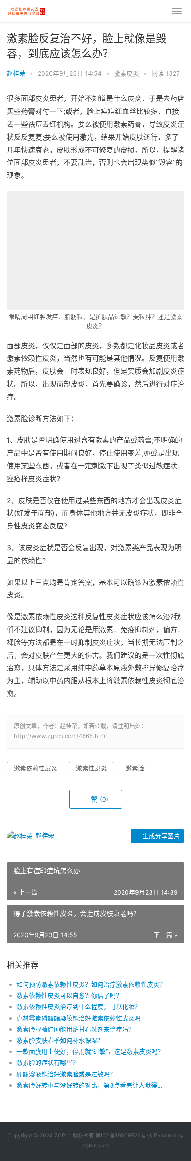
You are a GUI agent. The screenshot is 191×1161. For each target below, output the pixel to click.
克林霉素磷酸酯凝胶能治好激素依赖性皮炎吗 (78, 1018)
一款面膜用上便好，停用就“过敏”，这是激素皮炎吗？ (90, 1051)
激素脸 (135, 768)
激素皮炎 (126, 73)
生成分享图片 (160, 835)
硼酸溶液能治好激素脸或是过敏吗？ (66, 1074)
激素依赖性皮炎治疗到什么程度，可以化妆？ (78, 1006)
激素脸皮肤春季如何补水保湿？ (59, 1040)
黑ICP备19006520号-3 (124, 1135)
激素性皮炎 (91, 768)
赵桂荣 (16, 73)
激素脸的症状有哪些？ (47, 1062)
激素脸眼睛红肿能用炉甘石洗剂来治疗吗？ (75, 1029)
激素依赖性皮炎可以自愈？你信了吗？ (69, 995)
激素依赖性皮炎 (35, 768)
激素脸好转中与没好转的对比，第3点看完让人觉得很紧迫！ (91, 1085)
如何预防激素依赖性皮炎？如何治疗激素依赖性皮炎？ (91, 984)
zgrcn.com (96, 1145)
